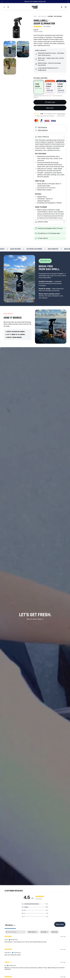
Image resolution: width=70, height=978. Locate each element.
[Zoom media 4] (10, 66)
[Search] (8, 7)
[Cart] (66, 7)
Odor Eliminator (42, 16)
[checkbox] (54, 932)
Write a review (60, 924)
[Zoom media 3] (23, 49)
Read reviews (61, 113)
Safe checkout (43, 130)
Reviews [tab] (10, 925)
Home (35, 16)
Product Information (43, 137)
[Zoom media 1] (16, 27)
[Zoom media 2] (10, 49)
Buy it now (50, 108)
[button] (35, 904)
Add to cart (51, 102)
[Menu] (4, 7)
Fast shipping (42, 127)
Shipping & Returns (43, 222)
